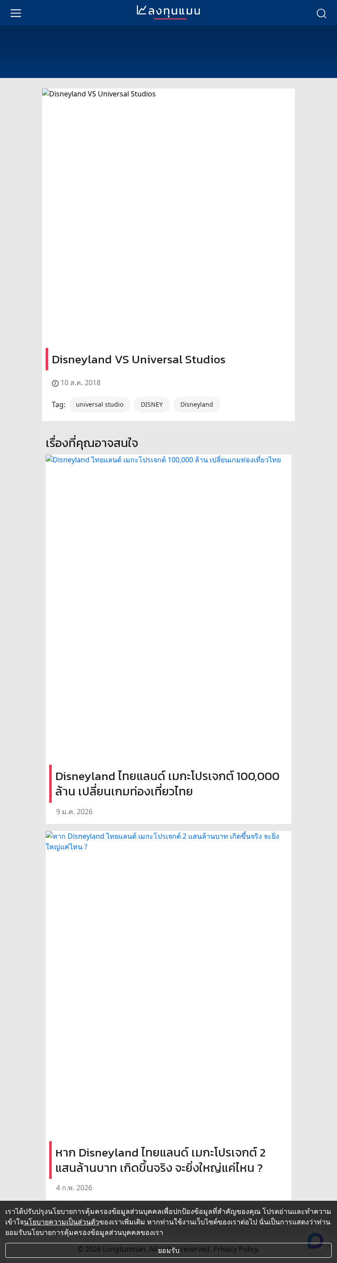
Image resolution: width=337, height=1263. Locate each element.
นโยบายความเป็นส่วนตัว (61, 1222)
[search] (321, 13)
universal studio (99, 404)
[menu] (16, 13)
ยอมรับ (168, 1250)
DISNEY (152, 404)
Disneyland (196, 404)
